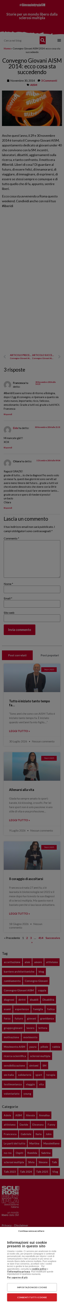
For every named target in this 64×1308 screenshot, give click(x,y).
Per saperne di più (17, 1277)
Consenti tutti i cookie (32, 1297)
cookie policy (39, 1268)
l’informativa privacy (18, 1271)
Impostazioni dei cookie (32, 1287)
